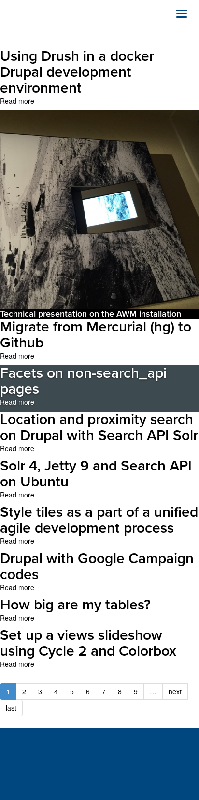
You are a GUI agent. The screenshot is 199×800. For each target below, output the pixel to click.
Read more (17, 101)
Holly (58, 24)
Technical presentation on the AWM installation (90, 313)
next (175, 691)
